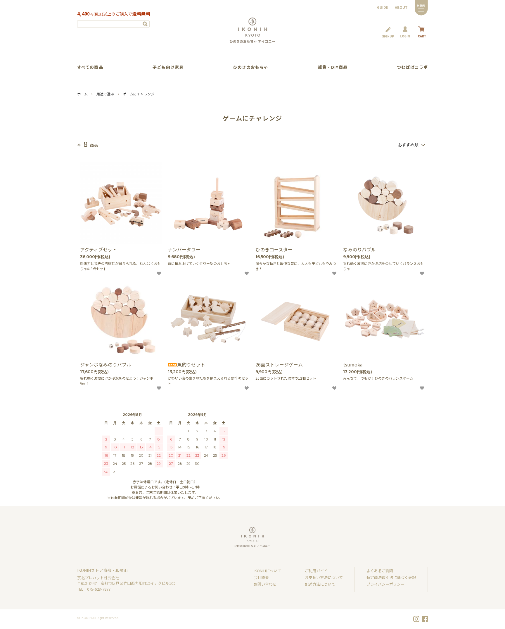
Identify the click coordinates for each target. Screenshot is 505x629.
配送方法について (320, 584)
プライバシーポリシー (385, 584)
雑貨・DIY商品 (332, 67)
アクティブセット (98, 249)
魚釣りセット (191, 364)
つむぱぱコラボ (412, 67)
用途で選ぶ (105, 93)
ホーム (82, 93)
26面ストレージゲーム (279, 364)
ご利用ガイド (316, 570)
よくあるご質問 (379, 570)
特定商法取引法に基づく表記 (391, 577)
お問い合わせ (265, 584)
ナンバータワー (184, 249)
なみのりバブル (359, 249)
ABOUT (401, 7)
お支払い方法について (324, 577)
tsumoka (352, 364)
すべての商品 (90, 67)
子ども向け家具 (168, 67)
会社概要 (261, 577)
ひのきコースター (274, 249)
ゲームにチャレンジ (138, 93)
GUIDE (382, 7)
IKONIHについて (267, 570)
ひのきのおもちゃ (250, 67)
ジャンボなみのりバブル (105, 364)
